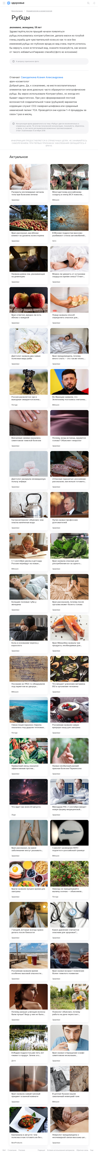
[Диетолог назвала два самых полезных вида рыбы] (28, 347)
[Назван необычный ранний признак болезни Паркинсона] (69, 757)
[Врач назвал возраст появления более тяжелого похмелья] (69, 962)
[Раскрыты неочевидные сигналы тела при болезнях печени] (28, 183)
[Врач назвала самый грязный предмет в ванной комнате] (28, 1085)
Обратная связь (82, 1150)
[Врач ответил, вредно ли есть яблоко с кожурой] (28, 306)
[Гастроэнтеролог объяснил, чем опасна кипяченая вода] (28, 511)
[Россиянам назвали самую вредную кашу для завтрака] (69, 716)
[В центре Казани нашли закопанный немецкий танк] (69, 1085)
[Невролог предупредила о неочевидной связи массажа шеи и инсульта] (69, 1126)
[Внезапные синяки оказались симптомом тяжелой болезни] (28, 429)
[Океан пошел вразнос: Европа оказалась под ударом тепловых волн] (28, 716)
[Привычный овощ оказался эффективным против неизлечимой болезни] (28, 757)
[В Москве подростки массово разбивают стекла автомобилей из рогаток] (69, 224)
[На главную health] (17, 3)
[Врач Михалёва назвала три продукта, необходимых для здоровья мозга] (69, 634)
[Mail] (8, 3)
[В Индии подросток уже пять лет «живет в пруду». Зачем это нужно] (28, 1044)
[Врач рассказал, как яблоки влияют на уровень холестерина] (28, 224)
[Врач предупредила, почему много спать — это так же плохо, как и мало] (69, 347)
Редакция (41, 1150)
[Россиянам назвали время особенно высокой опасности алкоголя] (28, 962)
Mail (4, 1150)
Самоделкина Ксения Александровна (42, 77)
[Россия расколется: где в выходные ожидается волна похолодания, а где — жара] (28, 388)
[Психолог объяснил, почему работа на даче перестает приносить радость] (69, 1003)
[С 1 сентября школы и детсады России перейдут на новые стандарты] (28, 552)
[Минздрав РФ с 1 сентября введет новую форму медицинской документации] (69, 798)
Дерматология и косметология (39, 11)
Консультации (17, 11)
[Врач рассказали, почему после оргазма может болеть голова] (69, 593)
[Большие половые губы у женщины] (28, 593)
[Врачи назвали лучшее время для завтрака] (28, 880)
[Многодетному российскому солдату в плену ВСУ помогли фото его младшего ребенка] (69, 183)
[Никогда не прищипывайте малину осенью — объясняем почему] (69, 880)
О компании (12, 1150)
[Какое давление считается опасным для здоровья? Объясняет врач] (69, 921)
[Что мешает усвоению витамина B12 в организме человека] (69, 675)
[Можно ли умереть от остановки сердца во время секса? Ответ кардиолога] (69, 265)
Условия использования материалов (60, 1150)
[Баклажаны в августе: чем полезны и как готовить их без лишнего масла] (28, 1126)
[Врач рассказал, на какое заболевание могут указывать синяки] (28, 839)
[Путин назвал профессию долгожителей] (69, 511)
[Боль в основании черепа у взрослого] (28, 634)
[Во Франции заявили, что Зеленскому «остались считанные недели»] (69, 388)
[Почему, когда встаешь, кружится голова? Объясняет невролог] (69, 429)
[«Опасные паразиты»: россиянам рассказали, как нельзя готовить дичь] (69, 470)
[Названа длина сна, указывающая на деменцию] (28, 265)
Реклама (22, 1150)
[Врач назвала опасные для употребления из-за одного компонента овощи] (69, 552)
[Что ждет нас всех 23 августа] (28, 798)
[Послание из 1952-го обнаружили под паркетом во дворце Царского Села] (28, 675)
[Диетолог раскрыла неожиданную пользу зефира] (28, 470)
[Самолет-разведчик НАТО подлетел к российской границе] (69, 839)
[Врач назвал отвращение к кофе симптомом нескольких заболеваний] (69, 1044)
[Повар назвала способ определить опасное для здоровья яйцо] (69, 306)
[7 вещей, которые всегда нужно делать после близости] (28, 921)
